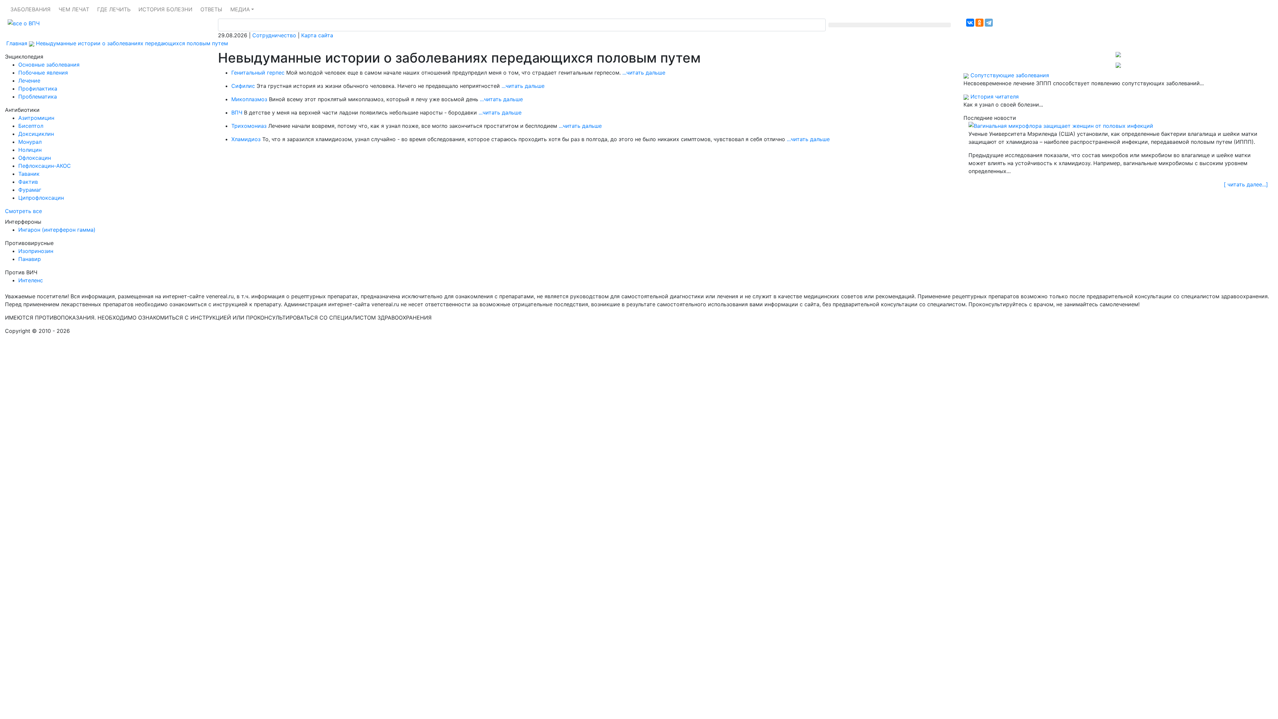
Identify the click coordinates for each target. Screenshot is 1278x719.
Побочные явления (43, 72)
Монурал (30, 141)
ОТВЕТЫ (211, 9)
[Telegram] (989, 23)
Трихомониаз (249, 125)
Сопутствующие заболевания (1009, 75)
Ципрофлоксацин (41, 197)
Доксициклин (36, 133)
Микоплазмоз (249, 99)
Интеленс (30, 280)
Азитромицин (36, 118)
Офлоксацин (34, 157)
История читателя (994, 96)
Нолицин (30, 149)
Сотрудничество (274, 35)
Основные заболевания (49, 64)
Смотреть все (23, 211)
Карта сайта (317, 35)
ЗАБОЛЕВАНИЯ (30, 9)
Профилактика (37, 88)
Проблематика (37, 96)
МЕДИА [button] (240, 9)
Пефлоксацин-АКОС (44, 165)
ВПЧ (236, 112)
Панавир (29, 259)
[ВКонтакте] (970, 23)
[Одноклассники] (979, 23)
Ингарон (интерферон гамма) (57, 229)
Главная (16, 43)
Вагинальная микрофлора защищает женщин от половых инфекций (1063, 125)
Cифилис (243, 86)
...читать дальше (643, 72)
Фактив (28, 181)
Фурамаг (29, 189)
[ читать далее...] (1246, 184)
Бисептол (30, 125)
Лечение (29, 80)
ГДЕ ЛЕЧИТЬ (113, 9)
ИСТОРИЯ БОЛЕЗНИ (165, 9)
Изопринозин (35, 251)
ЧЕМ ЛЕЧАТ (74, 9)
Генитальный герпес (258, 72)
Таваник (29, 173)
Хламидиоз (246, 139)
